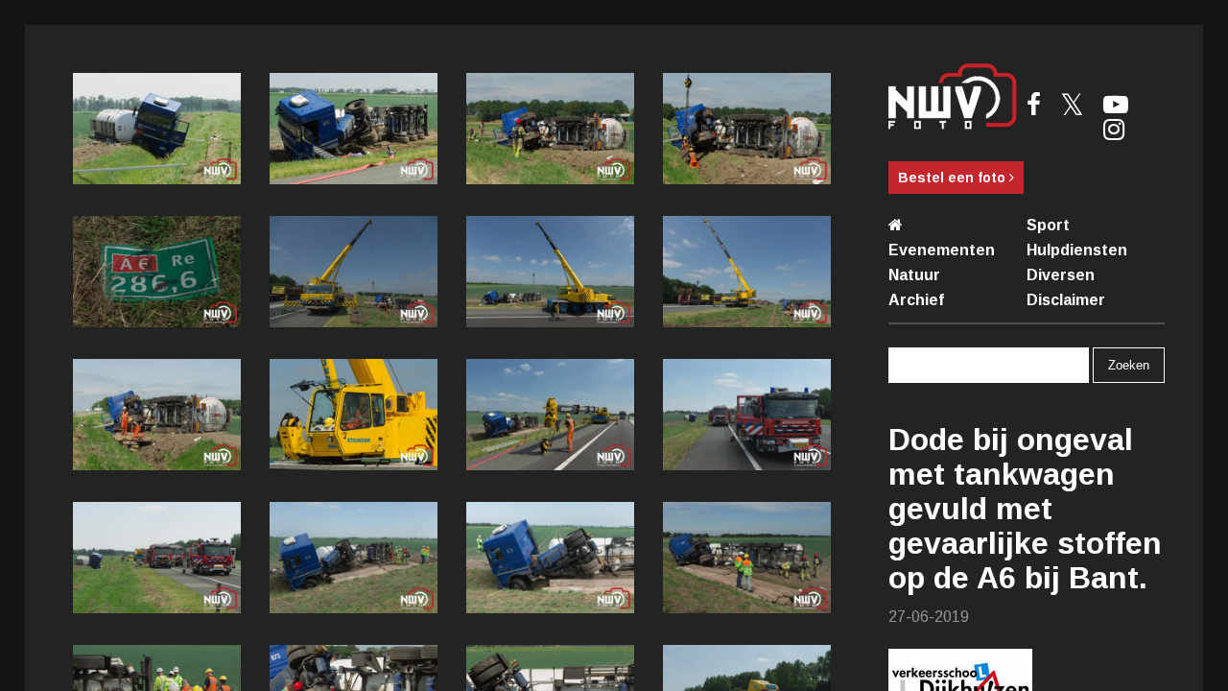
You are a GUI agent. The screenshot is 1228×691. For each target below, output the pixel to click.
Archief (916, 300)
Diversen (1061, 275)
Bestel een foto (953, 177)
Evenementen (941, 250)
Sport (1048, 225)
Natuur (914, 275)
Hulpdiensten (1077, 250)
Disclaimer (1066, 300)
